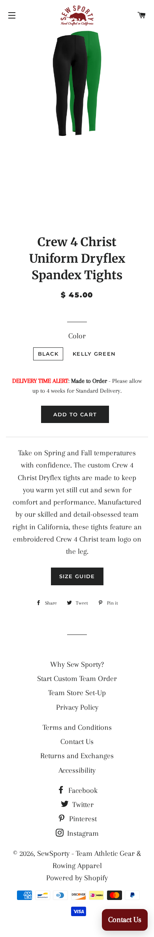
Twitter (82, 804)
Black (48, 354)
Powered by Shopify (77, 878)
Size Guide (77, 576)
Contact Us (77, 741)
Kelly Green (94, 354)
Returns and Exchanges (77, 755)
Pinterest (82, 819)
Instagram (82, 833)
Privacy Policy (77, 707)
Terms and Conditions (77, 727)
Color (77, 336)
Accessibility (77, 770)
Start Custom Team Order (77, 678)
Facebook (82, 790)
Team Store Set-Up (77, 692)
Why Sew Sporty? (77, 664)
